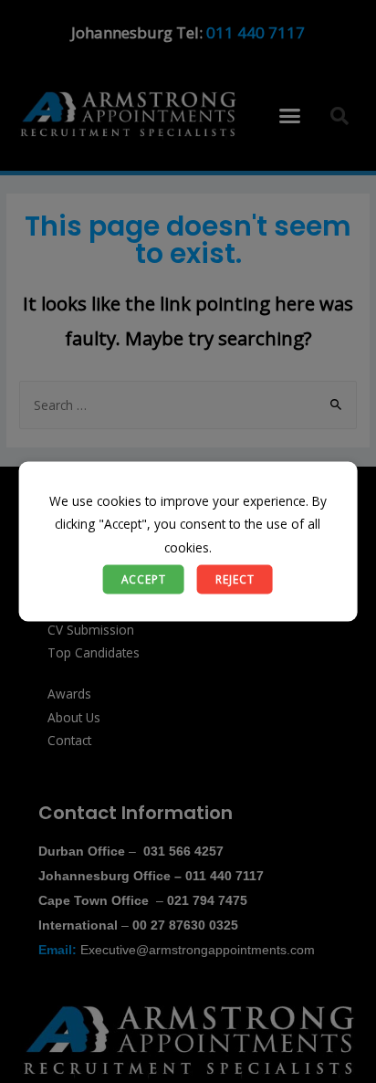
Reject (235, 579)
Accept (143, 579)
